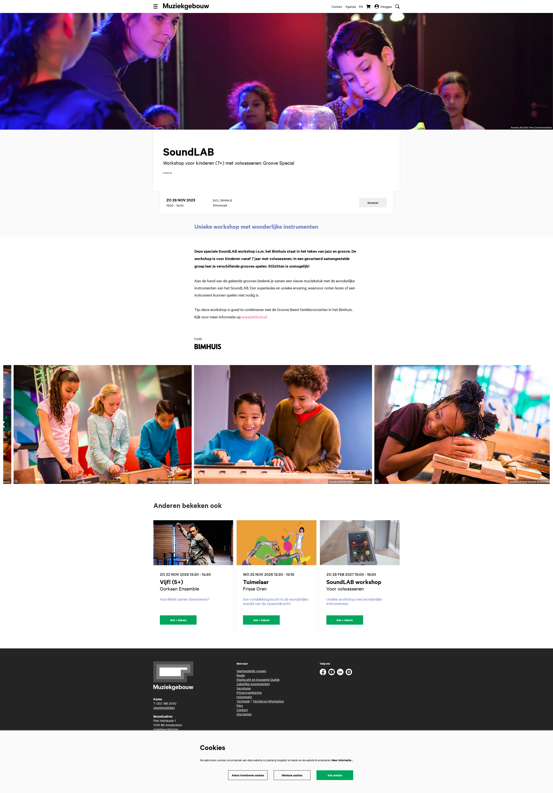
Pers (240, 705)
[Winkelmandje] (368, 6)
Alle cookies (334, 775)
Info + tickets (178, 620)
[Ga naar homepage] (186, 6)
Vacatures (244, 688)
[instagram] (349, 672)
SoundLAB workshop (353, 581)
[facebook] (323, 672)
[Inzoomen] (196, 481)
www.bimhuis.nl (254, 316)
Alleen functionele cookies (248, 775)
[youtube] (331, 672)
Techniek (243, 701)
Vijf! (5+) (171, 581)
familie (167, 173)
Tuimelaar (256, 581)
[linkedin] (340, 672)
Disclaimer (244, 714)
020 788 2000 (166, 703)
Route (241, 675)
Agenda (350, 6)
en (361, 6)
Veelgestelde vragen (251, 671)
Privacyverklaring (249, 692)
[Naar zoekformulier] (397, 6)
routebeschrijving (165, 729)
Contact (337, 6)
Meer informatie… (342, 760)
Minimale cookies (292, 775)
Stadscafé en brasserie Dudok (258, 679)
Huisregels (244, 697)
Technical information (268, 701)
